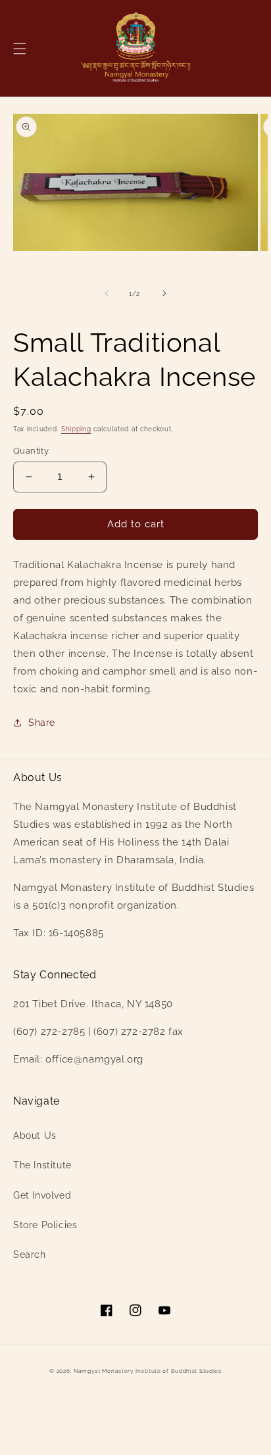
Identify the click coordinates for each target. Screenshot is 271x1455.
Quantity (31, 451)
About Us (35, 1135)
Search (29, 1254)
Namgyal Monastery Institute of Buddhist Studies (148, 1371)
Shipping (76, 429)
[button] (19, 48)
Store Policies (45, 1225)
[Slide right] (164, 293)
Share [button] (41, 722)
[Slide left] (106, 293)
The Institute (42, 1165)
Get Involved (42, 1195)
